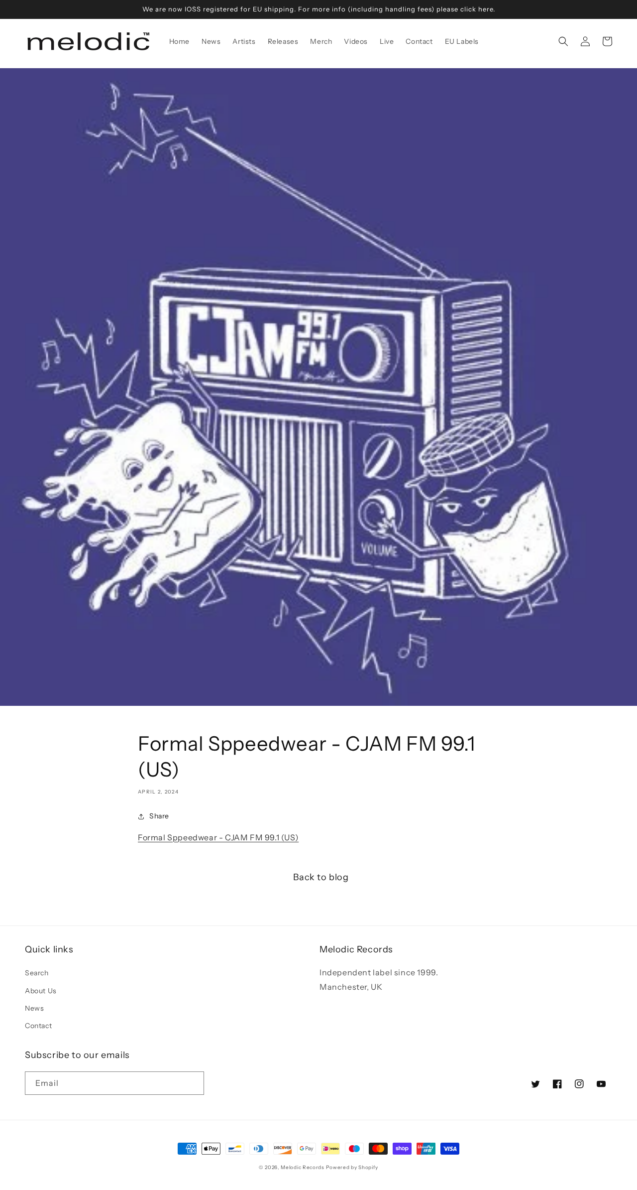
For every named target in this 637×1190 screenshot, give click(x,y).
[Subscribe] (193, 1083)
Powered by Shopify (352, 1167)
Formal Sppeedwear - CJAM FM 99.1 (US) (218, 837)
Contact (38, 1025)
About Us (41, 990)
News (34, 1008)
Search (37, 972)
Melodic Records (302, 1167)
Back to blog (320, 877)
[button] (563, 41)
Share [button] (159, 815)
